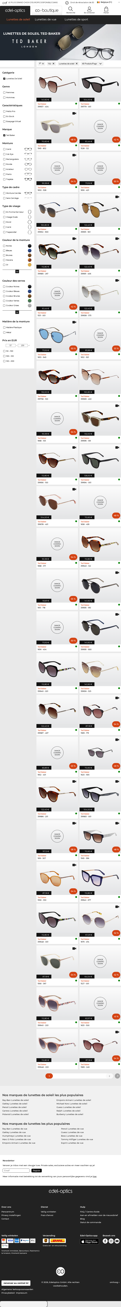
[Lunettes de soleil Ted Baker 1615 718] (57, 584)
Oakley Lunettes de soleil (14, 1103)
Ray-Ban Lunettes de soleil (15, 1100)
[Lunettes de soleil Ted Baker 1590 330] (57, 877)
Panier (106, 13)
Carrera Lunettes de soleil (15, 1111)
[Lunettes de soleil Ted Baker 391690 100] (57, 459)
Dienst (44, 1207)
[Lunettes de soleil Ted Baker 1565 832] (57, 125)
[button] (15, 10)
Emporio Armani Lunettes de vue (18, 1143)
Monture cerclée (13, 193)
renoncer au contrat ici (16, 1283)
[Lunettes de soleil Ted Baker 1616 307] (57, 835)
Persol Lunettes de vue (72, 1129)
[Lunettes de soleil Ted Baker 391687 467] (57, 710)
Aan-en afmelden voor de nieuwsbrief (99, 1215)
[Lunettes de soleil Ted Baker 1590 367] (57, 960)
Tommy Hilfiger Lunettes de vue (77, 1139)
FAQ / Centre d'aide (89, 1211)
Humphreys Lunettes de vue (16, 1136)
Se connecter (89, 13)
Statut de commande (90, 1222)
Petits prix (10, 111)
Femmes (10, 92)
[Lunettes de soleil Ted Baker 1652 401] (57, 752)
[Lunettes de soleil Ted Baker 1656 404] (57, 626)
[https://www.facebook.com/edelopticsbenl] (105, 1242)
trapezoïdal (11, 232)
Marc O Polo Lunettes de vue (16, 1139)
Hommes (10, 97)
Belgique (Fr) (106, 2)
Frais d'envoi (47, 1215)
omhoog (114, 1282)
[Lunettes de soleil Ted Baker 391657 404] (57, 83)
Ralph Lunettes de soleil (68, 1111)
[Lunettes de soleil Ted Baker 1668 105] (57, 418)
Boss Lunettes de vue (71, 1136)
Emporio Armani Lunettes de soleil (74, 1100)
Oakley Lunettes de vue (14, 1132)
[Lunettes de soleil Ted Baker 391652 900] (57, 209)
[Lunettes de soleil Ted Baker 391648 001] (57, 919)
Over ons (6, 1207)
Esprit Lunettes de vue (72, 1143)
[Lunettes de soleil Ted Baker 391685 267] (57, 251)
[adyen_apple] (32, 1241)
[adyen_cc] (3, 1241)
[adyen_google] (4, 1246)
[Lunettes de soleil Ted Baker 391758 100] (57, 376)
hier (95, 1176)
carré (8, 227)
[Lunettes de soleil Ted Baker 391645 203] (57, 1002)
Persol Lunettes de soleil (14, 1107)
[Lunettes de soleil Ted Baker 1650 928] (57, 167)
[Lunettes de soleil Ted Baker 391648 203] (57, 1044)
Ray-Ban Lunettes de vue (14, 1129)
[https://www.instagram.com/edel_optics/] (111, 1242)
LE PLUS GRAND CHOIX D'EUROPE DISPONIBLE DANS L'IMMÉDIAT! (33, 3)
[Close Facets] (17, 63)
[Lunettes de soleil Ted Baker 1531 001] (57, 292)
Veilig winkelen (48, 1211)
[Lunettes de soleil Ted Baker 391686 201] (57, 793)
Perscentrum (7, 1211)
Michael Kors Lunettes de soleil (72, 1103)
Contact (5, 1219)
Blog (82, 1219)
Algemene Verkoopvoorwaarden (17, 1289)
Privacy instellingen (11, 1215)
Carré (8, 149)
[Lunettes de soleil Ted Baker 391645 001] (57, 668)
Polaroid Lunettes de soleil (15, 1114)
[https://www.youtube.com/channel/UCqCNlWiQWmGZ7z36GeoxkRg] (117, 1242)
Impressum (21, 1293)
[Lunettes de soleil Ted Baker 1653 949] (57, 334)
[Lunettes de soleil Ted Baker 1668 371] (57, 543)
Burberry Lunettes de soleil (70, 1114)
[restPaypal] (24, 1241)
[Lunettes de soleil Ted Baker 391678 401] (57, 501)
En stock (10, 116)
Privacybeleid (8, 1293)
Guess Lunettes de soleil (69, 1107)
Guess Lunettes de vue (72, 1132)
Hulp (82, 1207)
